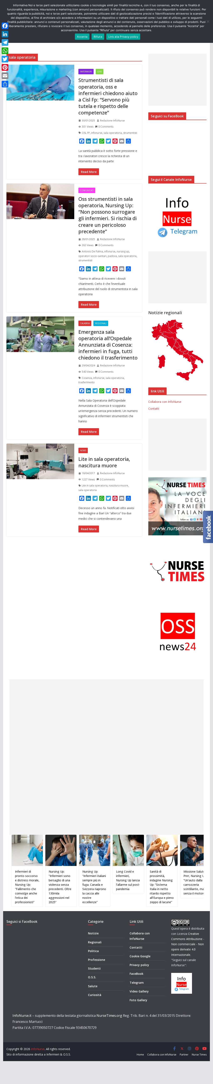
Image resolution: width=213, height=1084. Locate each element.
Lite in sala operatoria (95, 485)
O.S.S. (92, 977)
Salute (92, 986)
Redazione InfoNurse (112, 120)
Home (140, 1054)
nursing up (123, 251)
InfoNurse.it (21, 1015)
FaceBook (136, 974)
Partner (184, 1054)
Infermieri (86, 71)
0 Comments (105, 126)
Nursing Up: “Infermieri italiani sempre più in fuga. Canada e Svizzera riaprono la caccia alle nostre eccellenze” (72, 886)
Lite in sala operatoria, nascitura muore (104, 462)
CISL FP (86, 133)
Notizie (93, 933)
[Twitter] (5, 59)
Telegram (137, 983)
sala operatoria (113, 133)
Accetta (82, 36)
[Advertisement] (177, 80)
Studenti (94, 968)
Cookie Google (140, 956)
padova (112, 256)
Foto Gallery (138, 1000)
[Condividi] (5, 84)
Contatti (153, 409)
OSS (99, 71)
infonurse (96, 133)
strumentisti (130, 133)
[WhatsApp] (5, 51)
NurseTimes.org (109, 1015)
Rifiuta (98, 36)
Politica (93, 951)
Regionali (100, 323)
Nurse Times (199, 1054)
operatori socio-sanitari (92, 256)
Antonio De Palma (92, 251)
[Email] (5, 76)
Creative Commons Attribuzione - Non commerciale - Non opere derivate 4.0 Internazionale (187, 944)
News (83, 450)
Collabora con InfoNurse (164, 402)
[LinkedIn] (5, 34)
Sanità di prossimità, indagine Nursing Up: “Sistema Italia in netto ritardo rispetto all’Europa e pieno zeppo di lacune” (139, 886)
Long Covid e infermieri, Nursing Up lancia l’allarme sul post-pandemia (106, 880)
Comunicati (87, 190)
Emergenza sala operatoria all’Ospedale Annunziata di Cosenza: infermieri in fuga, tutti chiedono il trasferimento (107, 344)
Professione (96, 960)
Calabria (85, 323)
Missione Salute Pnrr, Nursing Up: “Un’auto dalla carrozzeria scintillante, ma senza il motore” (172, 882)
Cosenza (87, 378)
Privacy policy (139, 965)
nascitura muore (118, 485)
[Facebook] (5, 26)
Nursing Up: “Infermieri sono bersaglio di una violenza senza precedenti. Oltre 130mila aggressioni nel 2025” (37, 886)
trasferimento (86, 382)
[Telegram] (5, 42)
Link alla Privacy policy (123, 36)
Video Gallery (139, 991)
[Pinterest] (5, 67)
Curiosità (94, 995)
